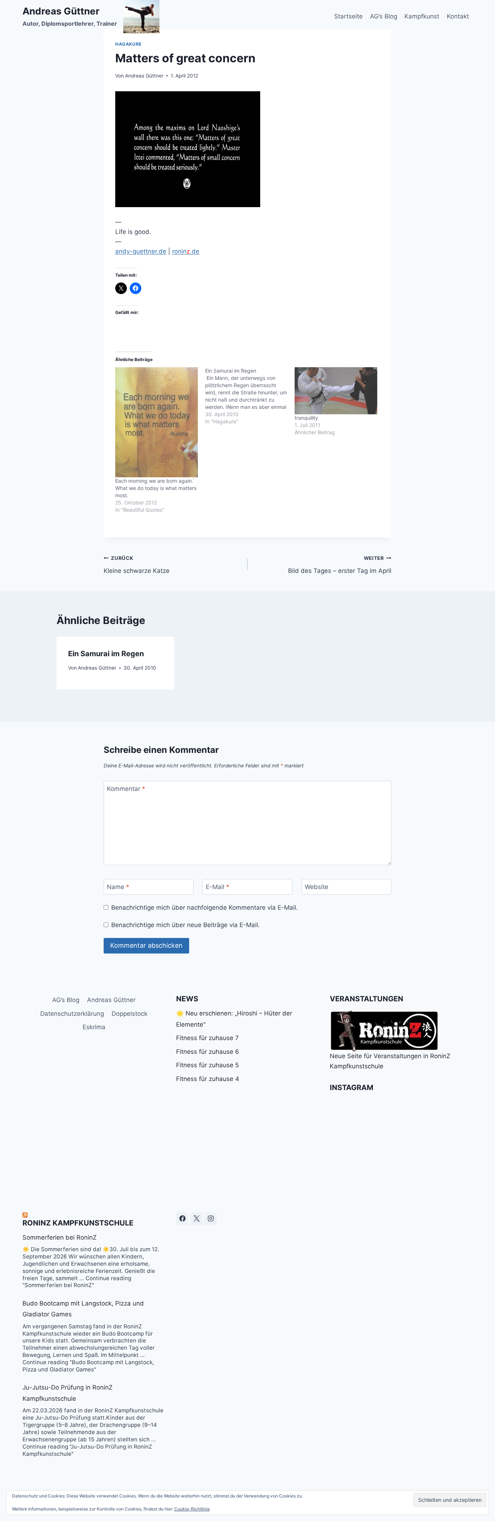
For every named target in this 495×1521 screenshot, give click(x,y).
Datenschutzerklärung (72, 1013)
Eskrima (94, 1027)
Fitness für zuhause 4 (207, 1078)
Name (118, 887)
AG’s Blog (383, 16)
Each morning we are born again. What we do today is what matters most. (155, 488)
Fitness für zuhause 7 (207, 1038)
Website (316, 887)
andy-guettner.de (140, 251)
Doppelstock (129, 1013)
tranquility (306, 418)
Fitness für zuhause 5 (207, 1065)
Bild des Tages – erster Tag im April (339, 564)
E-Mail (217, 887)
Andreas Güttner (144, 76)
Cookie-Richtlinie (192, 1509)
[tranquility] (336, 390)
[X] (196, 1218)
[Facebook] (182, 1218)
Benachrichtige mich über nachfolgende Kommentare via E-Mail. (204, 907)
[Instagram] (210, 1218)
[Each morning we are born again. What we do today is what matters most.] (156, 422)
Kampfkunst (421, 16)
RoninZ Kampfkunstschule (77, 1223)
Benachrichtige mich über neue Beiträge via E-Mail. (185, 925)
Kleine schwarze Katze (137, 564)
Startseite (348, 16)
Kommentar (126, 788)
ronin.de (185, 251)
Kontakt (458, 16)
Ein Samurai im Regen (106, 653)
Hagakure (128, 44)
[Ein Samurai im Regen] (250, 396)
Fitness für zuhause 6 (207, 1051)
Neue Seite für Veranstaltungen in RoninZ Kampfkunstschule (390, 1060)
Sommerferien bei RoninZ (59, 1237)
